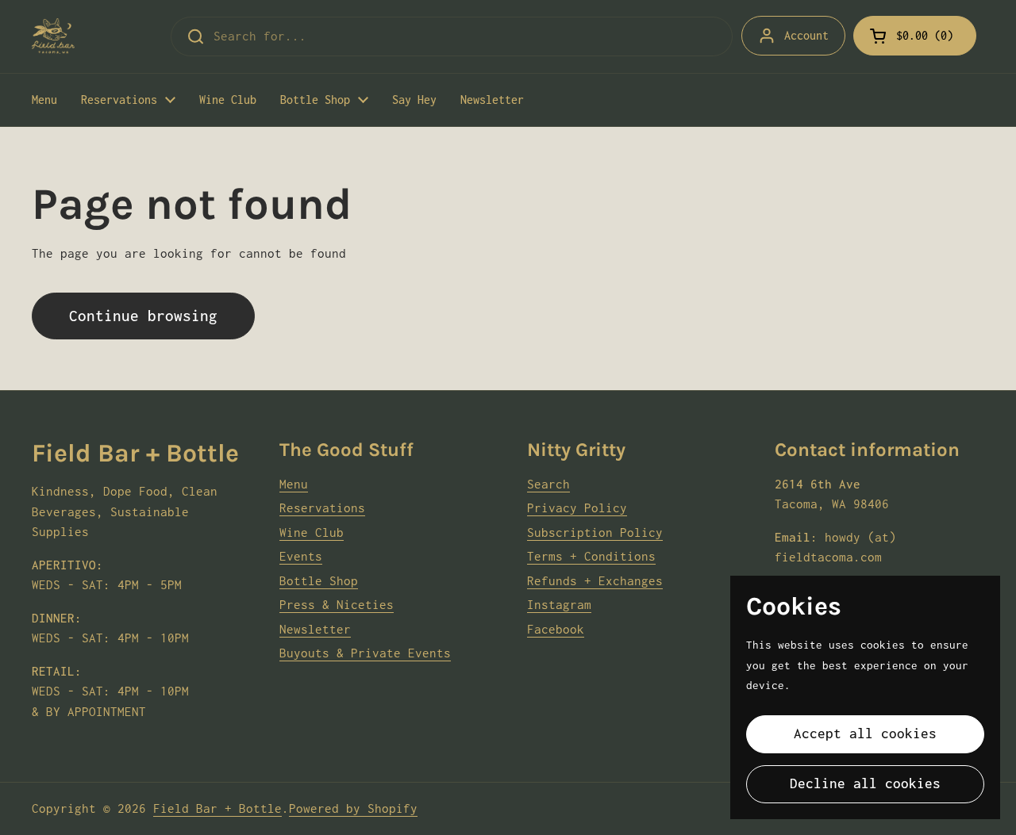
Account (806, 35)
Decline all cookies (865, 783)
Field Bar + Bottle (217, 808)
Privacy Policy (577, 507)
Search (548, 484)
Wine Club (311, 532)
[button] (914, 36)
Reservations (322, 507)
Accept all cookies (865, 733)
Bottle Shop (318, 580)
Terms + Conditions (591, 556)
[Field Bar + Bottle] (53, 36)
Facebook (555, 629)
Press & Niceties (336, 604)
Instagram (559, 604)
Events (300, 556)
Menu (293, 484)
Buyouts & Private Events (365, 652)
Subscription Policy (595, 532)
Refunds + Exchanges (595, 580)
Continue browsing (143, 315)
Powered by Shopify (353, 808)
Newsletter (315, 629)
